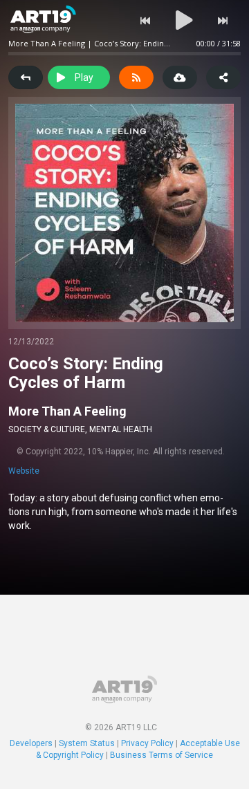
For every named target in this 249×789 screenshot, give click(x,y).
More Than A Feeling (67, 411)
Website (23, 471)
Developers (31, 743)
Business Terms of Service (161, 755)
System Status (87, 743)
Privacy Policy (147, 743)
